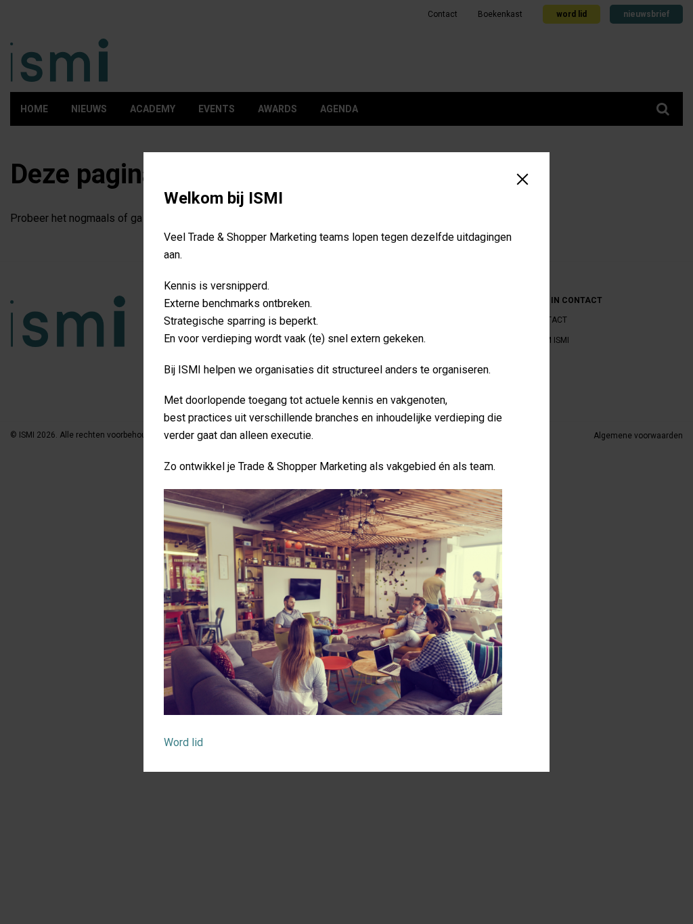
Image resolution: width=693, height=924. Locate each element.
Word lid (183, 742)
